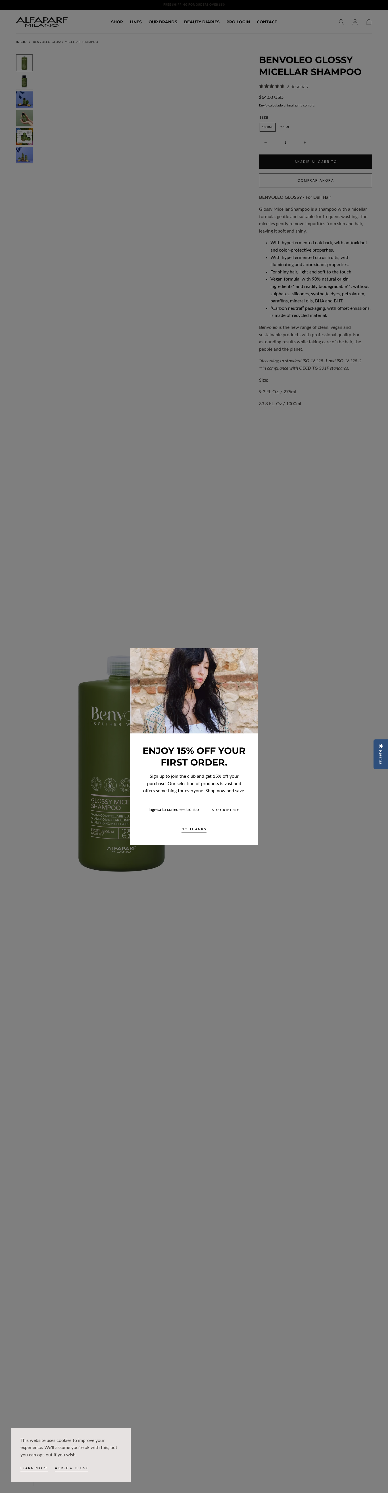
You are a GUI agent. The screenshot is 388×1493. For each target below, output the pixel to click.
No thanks (194, 829)
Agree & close (71, 1468)
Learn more (34, 1468)
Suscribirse (225, 810)
